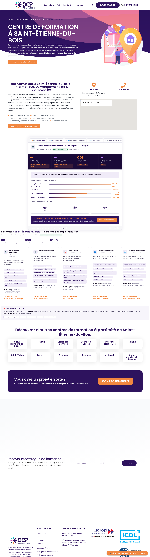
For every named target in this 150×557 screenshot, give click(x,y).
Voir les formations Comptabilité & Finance (131, 298)
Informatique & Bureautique (14, 251)
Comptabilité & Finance (137, 250)
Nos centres (68, 5)
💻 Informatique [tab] (39, 140)
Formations (49, 5)
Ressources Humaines (106, 250)
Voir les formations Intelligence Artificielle (41, 298)
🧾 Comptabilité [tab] (95, 140)
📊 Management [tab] (56, 140)
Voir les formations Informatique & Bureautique (13, 298)
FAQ (58, 5)
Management (73, 250)
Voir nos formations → (107, 220)
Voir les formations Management (70, 298)
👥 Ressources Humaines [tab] (75, 140)
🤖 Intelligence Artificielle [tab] (115, 140)
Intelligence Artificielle (46, 250)
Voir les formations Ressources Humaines (101, 298)
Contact (79, 5)
